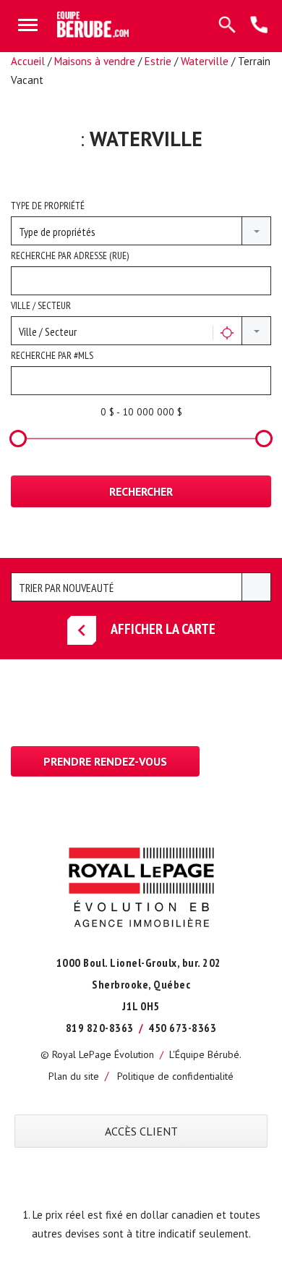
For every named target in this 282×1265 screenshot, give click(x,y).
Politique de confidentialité (175, 1076)
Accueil (28, 61)
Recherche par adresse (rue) (70, 255)
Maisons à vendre (94, 61)
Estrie (158, 61)
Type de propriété (48, 205)
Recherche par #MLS (52, 355)
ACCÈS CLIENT (141, 1131)
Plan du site (73, 1076)
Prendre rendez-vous (105, 761)
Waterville (204, 61)
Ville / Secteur (41, 305)
